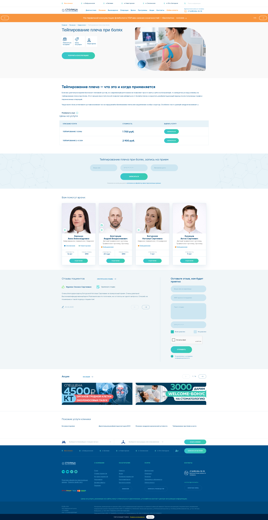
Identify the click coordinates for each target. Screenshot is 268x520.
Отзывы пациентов (100, 473)
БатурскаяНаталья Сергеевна (152, 237)
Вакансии (125, 488)
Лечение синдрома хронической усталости (151, 426)
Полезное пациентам (126, 476)
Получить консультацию (78, 55)
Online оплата (149, 482)
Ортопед (125, 244)
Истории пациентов (101, 476)
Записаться (171, 131)
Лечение (148, 476)
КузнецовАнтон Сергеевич (189, 237)
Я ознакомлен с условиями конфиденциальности (184, 357)
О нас (96, 470)
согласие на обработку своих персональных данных (144, 183)
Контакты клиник (125, 482)
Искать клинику (195, 442)
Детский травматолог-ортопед (115, 241)
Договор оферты (99, 482)
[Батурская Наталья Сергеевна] (152, 218)
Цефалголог (81, 241)
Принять (150, 517)
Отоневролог (161, 241)
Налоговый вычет (125, 479)
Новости (122, 470)
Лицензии (97, 485)
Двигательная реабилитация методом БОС (115, 426)
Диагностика (149, 470)
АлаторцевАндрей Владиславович (115, 237)
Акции (121, 473)
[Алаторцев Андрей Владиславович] (115, 218)
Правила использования (137, 517)
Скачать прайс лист (75, 482)
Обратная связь (193, 488)
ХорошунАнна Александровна (78, 237)
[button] (5, 18)
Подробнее (79, 261)
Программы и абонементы (153, 479)
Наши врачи (98, 479)
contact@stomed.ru (191, 482)
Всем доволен (180, 332)
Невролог (90, 241)
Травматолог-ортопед (111, 244)
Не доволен (202, 332)
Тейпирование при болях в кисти (184, 426)
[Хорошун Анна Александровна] (78, 218)
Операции (148, 473)
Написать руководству (156, 488)
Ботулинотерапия (68, 426)
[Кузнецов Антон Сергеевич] (189, 218)
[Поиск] (185, 3)
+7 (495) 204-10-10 (197, 471)
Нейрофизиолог (69, 241)
